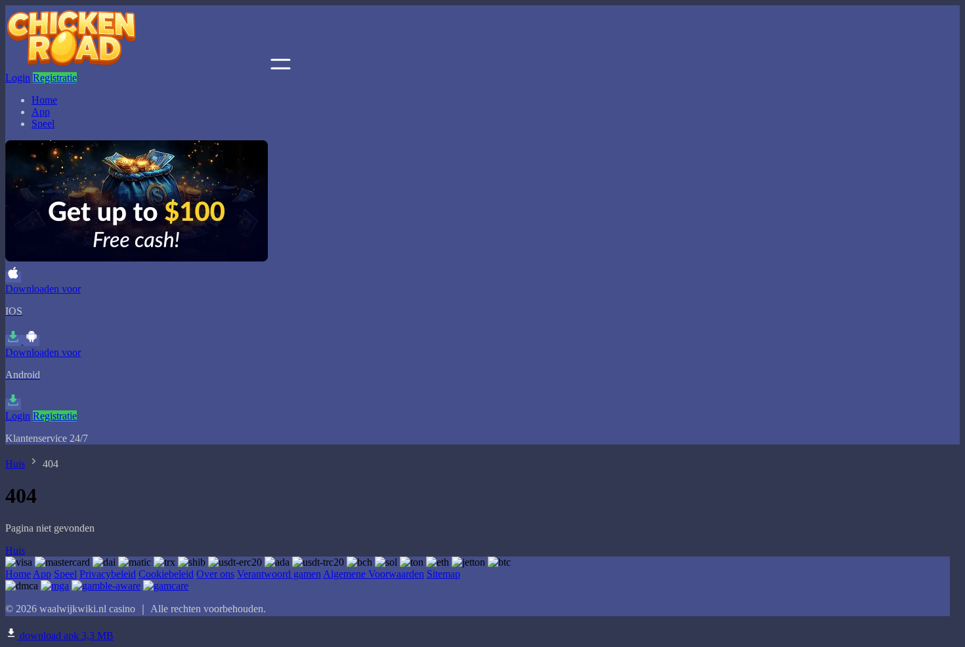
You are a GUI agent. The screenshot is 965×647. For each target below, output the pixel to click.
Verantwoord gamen (279, 573)
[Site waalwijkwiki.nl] (136, 65)
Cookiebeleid (166, 573)
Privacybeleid (107, 573)
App (41, 111)
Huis (15, 463)
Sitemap (443, 573)
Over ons (215, 573)
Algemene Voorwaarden (373, 573)
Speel (43, 123)
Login (17, 77)
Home (44, 100)
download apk (65, 635)
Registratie (55, 77)
